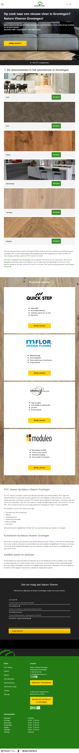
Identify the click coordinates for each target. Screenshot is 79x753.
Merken (6, 675)
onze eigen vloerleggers (15, 565)
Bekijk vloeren (39, 326)
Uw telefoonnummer (15, 612)
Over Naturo (8, 667)
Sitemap (6, 694)
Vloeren (6, 671)
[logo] (39, 4)
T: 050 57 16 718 (35, 672)
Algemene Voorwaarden (41, 683)
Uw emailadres (14, 606)
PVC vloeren (31, 256)
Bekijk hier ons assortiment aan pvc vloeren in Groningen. (46, 528)
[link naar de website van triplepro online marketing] (8, 751)
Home (6, 663)
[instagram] (32, 677)
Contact (6, 690)
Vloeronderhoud (9, 683)
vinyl (5, 256)
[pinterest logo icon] (36, 677)
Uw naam (12, 600)
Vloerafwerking (9, 679)
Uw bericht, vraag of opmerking (19, 618)
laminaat (17, 256)
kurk (69, 253)
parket (22, 256)
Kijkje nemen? (15, 43)
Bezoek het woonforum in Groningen (41, 700)
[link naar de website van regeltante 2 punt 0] (27, 751)
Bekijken (56, 97)
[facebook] (34, 677)
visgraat (10, 256)
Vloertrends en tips (10, 686)
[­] (2, 4)
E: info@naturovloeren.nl (38, 674)
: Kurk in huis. (11, 548)
